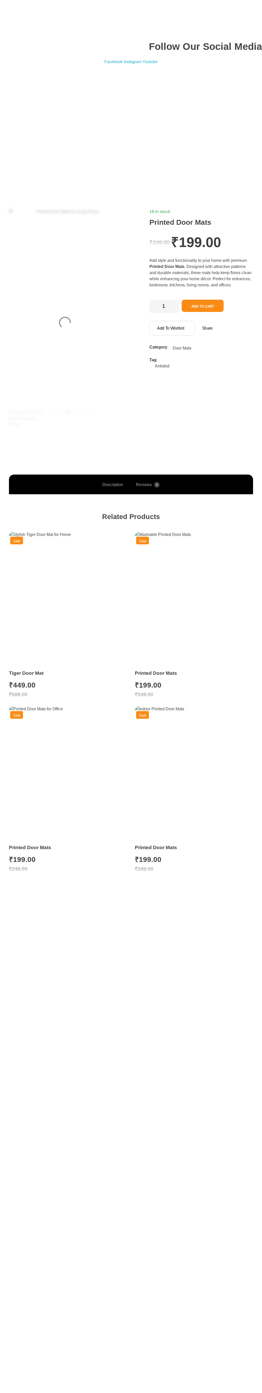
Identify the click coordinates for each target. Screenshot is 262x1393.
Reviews (147, 484)
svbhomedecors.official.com (39, 32)
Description (112, 484)
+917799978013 (27, 13)
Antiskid (162, 366)
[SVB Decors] (104, 116)
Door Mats (182, 348)
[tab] (112, 485)
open (113, 218)
